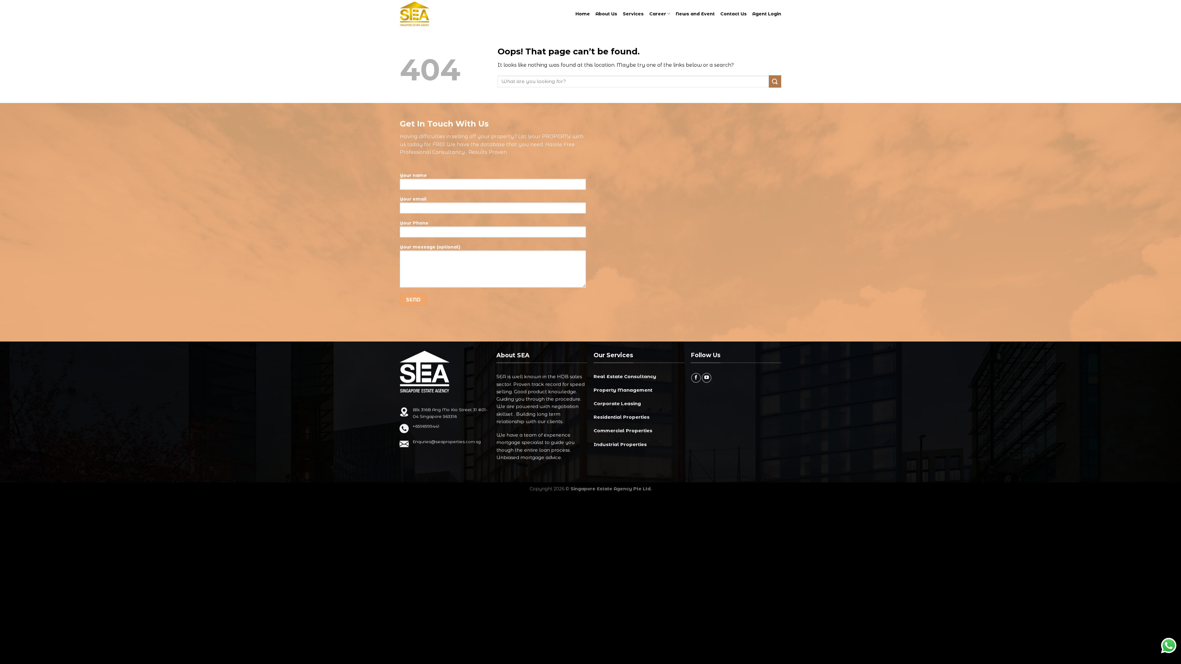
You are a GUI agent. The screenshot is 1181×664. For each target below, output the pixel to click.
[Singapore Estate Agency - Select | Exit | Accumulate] (423, 14)
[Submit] (775, 81)
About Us (606, 14)
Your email (413, 199)
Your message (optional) (430, 247)
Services (633, 14)
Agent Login (766, 14)
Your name (413, 175)
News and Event (695, 14)
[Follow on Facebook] (696, 377)
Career (657, 14)
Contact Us (733, 14)
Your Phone (414, 223)
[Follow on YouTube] (706, 377)
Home (582, 14)
